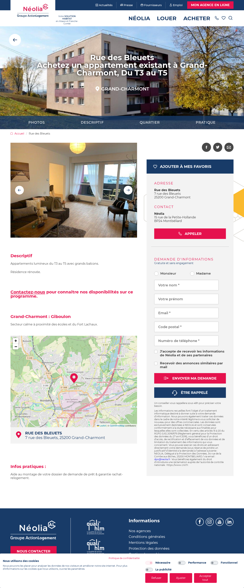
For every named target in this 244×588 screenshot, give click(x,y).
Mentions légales (143, 543)
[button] (74, 378)
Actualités (105, 5)
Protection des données (149, 548)
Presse (128, 5)
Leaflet (102, 425)
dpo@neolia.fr (162, 459)
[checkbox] (149, 563)
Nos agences (140, 531)
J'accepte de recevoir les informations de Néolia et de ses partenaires (192, 353)
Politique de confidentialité (124, 558)
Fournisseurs (152, 5)
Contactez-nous (27, 292)
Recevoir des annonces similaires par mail (191, 365)
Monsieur (168, 273)
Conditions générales (147, 537)
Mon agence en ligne (210, 5)
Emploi (177, 5)
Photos (36, 122)
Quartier (150, 122)
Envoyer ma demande (194, 378)
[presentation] (19, 190)
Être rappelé (194, 393)
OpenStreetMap (117, 425)
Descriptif (92, 122)
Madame (203, 273)
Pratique (206, 122)
